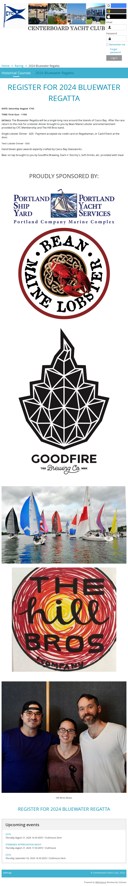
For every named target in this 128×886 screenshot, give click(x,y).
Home (6, 66)
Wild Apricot (100, 882)
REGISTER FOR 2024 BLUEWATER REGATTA (64, 809)
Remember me (117, 44)
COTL (8, 834)
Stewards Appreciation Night (23, 844)
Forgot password (115, 51)
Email (110, 22)
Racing (19, 66)
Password (112, 33)
